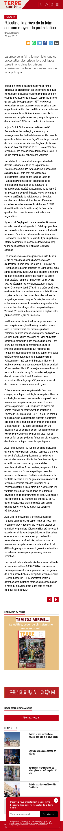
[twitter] (51, 44)
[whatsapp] (34, 44)
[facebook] (45, 44)
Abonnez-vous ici (31, 717)
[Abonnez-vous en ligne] (40, 4)
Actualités (10, 17)
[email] (28, 44)
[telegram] (39, 44)
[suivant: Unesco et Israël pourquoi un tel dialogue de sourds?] (56, 599)
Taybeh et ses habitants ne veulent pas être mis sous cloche (43, 735)
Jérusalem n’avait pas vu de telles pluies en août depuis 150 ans (43, 770)
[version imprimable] (56, 44)
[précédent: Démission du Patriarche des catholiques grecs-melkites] (49, 599)
